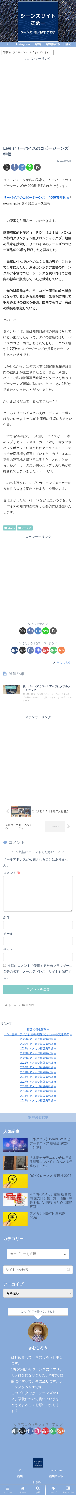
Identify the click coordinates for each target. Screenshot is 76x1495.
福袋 (20, 1476)
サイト (8, 949)
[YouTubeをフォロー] (45, 650)
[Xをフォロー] (22, 650)
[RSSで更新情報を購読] (61, 650)
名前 (6, 917)
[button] (37, 167)
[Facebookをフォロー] (30, 650)
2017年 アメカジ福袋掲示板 (36, 1081)
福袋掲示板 (56, 1476)
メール (8, 933)
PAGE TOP (39, 1117)
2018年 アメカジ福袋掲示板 (36, 1076)
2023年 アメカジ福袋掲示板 (36, 1053)
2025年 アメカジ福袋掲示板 (36, 1043)
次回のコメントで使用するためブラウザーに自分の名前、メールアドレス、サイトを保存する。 (38, 971)
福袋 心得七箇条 (36, 1029)
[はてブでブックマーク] (22, 167)
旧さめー (38, 1482)
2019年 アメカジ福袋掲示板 (36, 1072)
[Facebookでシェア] (14, 167)
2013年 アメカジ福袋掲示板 (36, 1100)
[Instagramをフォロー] (38, 650)
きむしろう (38, 1348)
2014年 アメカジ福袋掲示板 (36, 1095)
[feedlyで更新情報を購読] (53, 650)
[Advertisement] (38, 99)
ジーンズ (26, 527)
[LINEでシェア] (29, 167)
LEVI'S (11, 527)
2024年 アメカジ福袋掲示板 (36, 1048)
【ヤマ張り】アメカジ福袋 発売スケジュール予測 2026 (36, 1034)
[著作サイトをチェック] (14, 650)
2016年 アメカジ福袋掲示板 (36, 1086)
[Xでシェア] (6, 167)
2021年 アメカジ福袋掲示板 (36, 1062)
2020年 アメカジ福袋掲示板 (36, 1067)
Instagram (56, 1470)
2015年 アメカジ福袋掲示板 (36, 1091)
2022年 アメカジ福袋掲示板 (36, 1058)
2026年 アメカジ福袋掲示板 (36, 1039)
